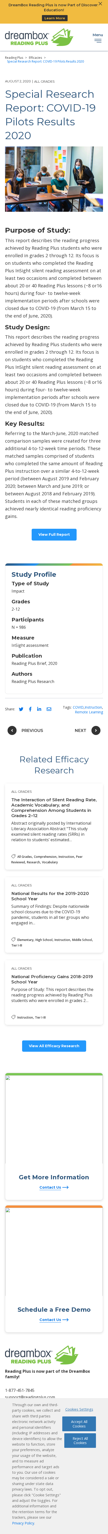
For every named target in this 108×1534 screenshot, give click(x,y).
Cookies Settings (79, 1409)
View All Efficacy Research (54, 1046)
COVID (78, 707)
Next (80, 730)
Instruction (93, 707)
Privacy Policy (23, 1523)
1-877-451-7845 (19, 1390)
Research (33, 862)
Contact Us (50, 1187)
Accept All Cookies (79, 1423)
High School (43, 940)
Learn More (54, 18)
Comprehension (45, 857)
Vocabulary (50, 862)
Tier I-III (16, 945)
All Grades (44, 81)
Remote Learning (89, 712)
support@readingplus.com (30, 1397)
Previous (32, 730)
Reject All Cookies (80, 1440)
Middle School (82, 940)
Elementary (25, 940)
